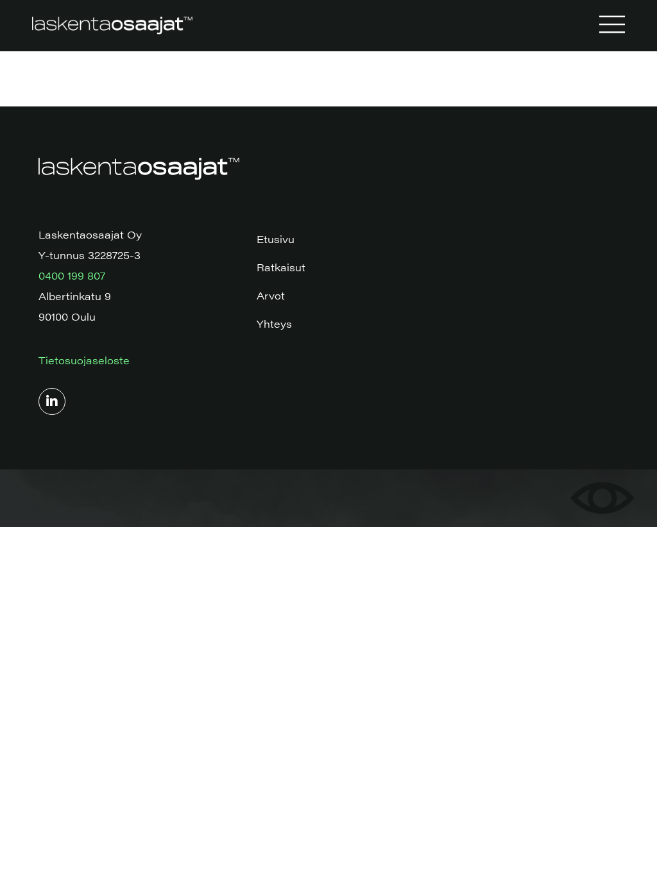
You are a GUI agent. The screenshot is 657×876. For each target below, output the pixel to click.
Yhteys (274, 323)
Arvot (271, 295)
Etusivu (275, 239)
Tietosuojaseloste (84, 360)
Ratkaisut (281, 267)
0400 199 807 (71, 275)
